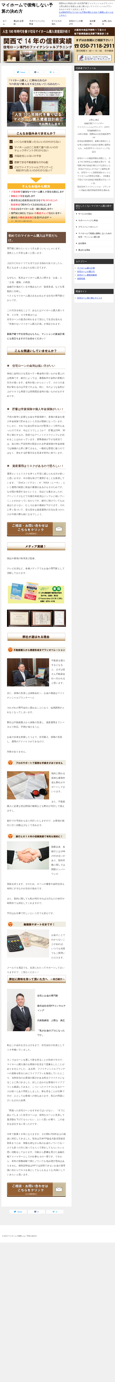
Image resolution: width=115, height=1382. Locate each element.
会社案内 (93, 22)
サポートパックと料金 (37, 22)
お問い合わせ (107, 22)
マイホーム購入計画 (86, 268)
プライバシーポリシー (88, 227)
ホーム (5, 22)
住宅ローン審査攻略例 (87, 275)
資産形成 (81, 278)
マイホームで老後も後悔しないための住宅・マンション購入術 (95, 235)
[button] (36, 101)
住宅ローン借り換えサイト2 (89, 298)
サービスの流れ (56, 22)
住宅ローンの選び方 (76, 22)
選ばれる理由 (18, 22)
